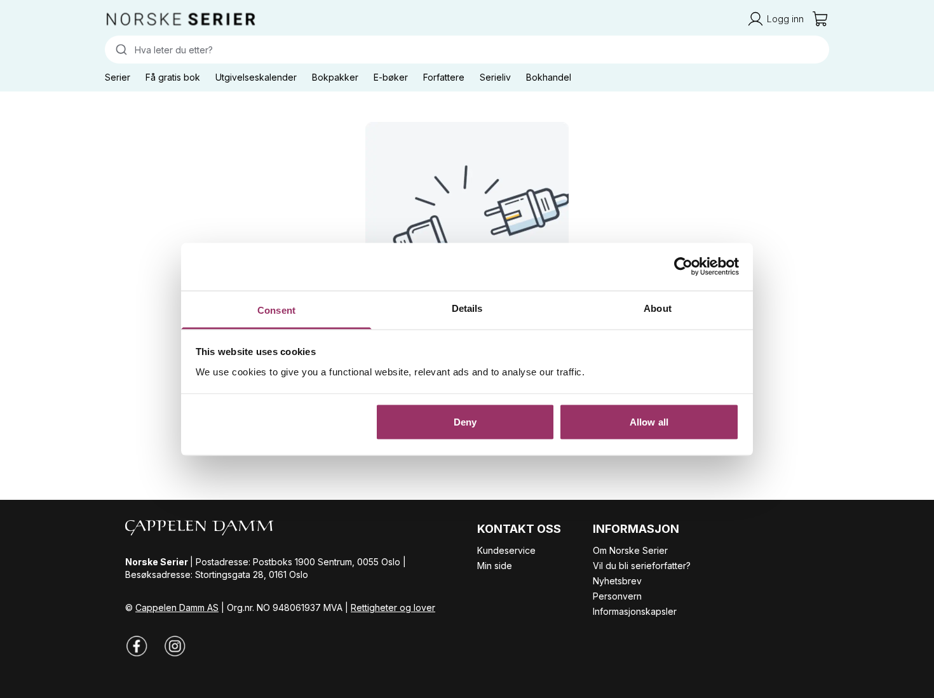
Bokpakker (335, 77)
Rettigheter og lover (393, 607)
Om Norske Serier (630, 550)
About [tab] (658, 307)
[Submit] (120, 50)
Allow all (649, 422)
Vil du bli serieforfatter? (642, 565)
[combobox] (467, 50)
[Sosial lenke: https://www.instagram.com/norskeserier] (174, 645)
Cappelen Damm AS (177, 607)
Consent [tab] (276, 309)
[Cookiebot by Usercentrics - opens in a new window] (683, 266)
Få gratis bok (173, 77)
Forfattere (443, 77)
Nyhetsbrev (617, 580)
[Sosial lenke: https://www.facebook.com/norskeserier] (136, 645)
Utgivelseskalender (256, 77)
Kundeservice (506, 550)
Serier (117, 77)
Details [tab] (467, 307)
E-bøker (391, 77)
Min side (494, 565)
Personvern (617, 596)
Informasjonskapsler (635, 611)
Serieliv (495, 77)
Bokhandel (548, 77)
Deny (465, 422)
